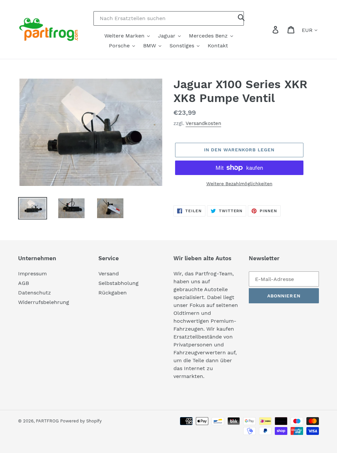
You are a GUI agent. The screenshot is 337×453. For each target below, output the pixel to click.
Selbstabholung (118, 283)
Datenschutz (34, 292)
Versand (108, 273)
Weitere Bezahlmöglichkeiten (239, 183)
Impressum (32, 273)
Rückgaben (112, 292)
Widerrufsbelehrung (43, 302)
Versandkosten (203, 123)
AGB (23, 283)
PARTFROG (47, 420)
